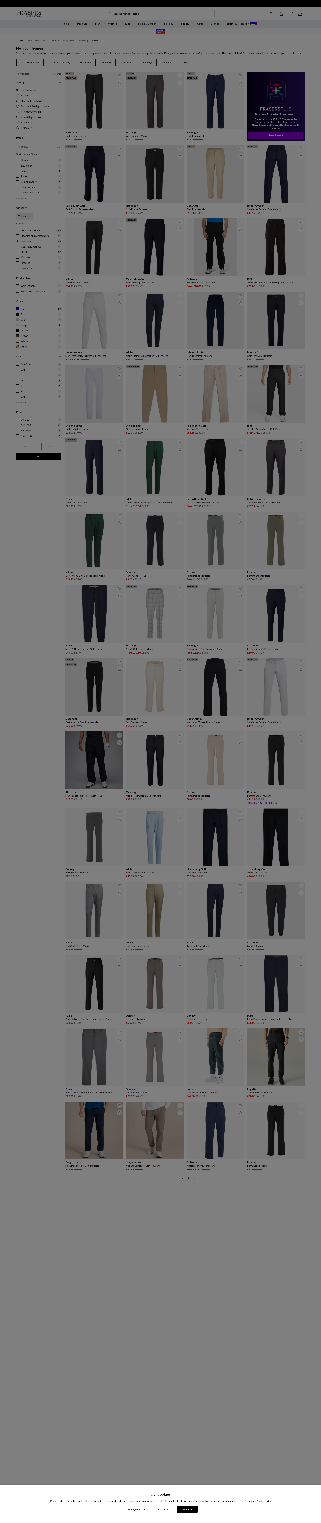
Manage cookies (137, 1509)
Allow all (187, 1509)
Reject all (163, 1509)
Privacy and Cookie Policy (257, 1501)
